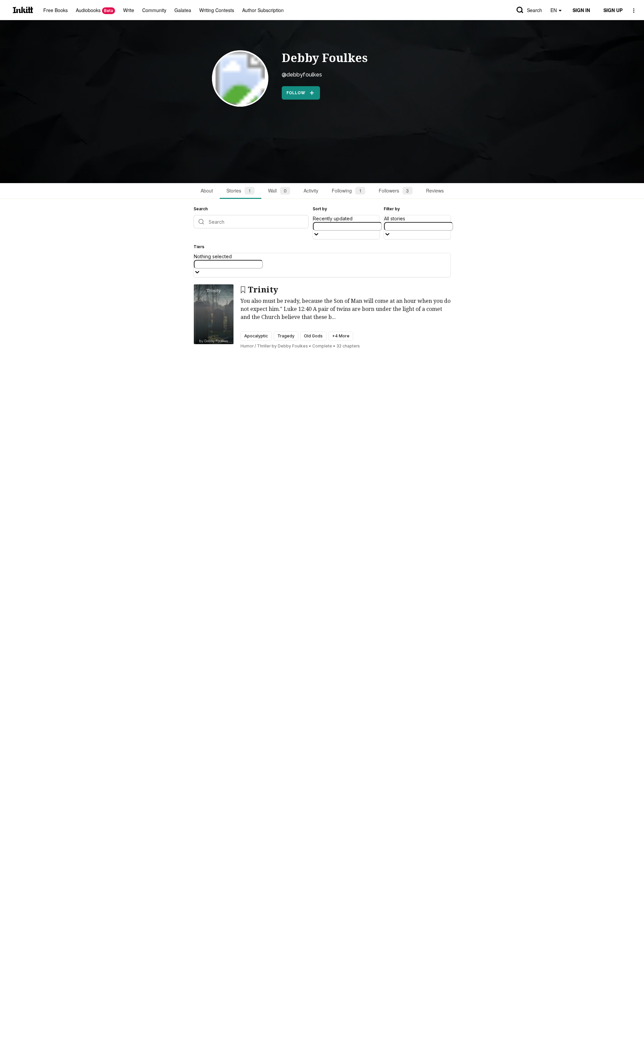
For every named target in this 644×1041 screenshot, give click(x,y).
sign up (613, 10)
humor (247, 345)
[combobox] (347, 226)
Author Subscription (263, 10)
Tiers (199, 246)
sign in (581, 10)
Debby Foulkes (325, 58)
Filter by (392, 208)
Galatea (182, 10)
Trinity (263, 289)
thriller (264, 345)
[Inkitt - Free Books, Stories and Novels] (23, 10)
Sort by (320, 208)
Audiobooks (94, 10)
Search (534, 10)
